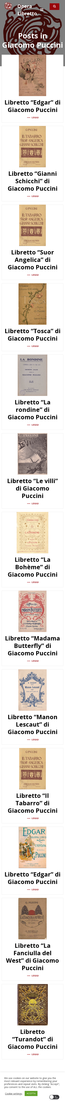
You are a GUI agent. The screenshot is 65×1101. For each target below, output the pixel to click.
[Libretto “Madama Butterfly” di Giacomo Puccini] (32, 611)
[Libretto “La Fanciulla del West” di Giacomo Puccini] (32, 918)
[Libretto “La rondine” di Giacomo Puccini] (32, 375)
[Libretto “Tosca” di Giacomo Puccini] (32, 303)
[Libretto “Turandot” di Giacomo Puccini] (32, 1004)
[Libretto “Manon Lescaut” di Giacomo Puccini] (32, 689)
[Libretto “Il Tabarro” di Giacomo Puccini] (32, 768)
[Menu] (42, 10)
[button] (55, 1097)
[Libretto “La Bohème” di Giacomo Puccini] (32, 532)
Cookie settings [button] (13, 1093)
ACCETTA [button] (31, 1093)
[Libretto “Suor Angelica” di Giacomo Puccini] (32, 225)
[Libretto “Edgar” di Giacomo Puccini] (32, 75)
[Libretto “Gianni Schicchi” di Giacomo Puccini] (32, 146)
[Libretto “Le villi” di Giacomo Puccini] (32, 453)
